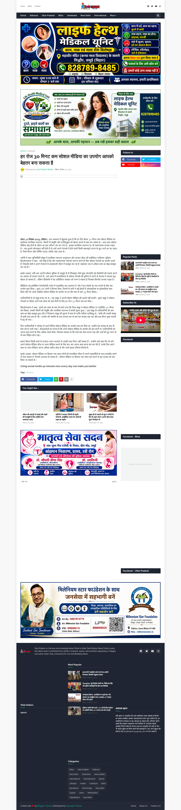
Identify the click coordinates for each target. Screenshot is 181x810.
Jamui (81, 793)
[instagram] (160, 6)
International (75, 779)
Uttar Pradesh (83, 770)
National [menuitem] (34, 15)
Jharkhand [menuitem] (72, 15)
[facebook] (148, 6)
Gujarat (72, 793)
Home (22, 6)
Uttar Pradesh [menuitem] (48, 15)
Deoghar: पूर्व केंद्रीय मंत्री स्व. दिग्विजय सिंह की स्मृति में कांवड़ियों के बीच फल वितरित (147, 276)
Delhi (103, 783)
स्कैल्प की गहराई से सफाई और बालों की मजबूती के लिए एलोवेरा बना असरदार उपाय (35, 417)
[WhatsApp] (56, 379)
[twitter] (152, 6)
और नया (24, 482)
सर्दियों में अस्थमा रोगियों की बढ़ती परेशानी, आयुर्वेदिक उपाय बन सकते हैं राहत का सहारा (68, 417)
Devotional (74, 788)
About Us (143, 806)
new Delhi (87, 797)
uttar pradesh (99, 774)
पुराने (114, 482)
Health (83, 783)
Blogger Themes (44, 806)
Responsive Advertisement (141, 464)
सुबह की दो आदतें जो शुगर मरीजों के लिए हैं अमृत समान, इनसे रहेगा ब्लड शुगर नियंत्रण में (101, 417)
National (95, 770)
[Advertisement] (141, 210)
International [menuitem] (100, 15)
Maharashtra (93, 793)
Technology (87, 788)
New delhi (100, 788)
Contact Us (156, 806)
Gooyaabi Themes (74, 806)
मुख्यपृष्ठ (23, 151)
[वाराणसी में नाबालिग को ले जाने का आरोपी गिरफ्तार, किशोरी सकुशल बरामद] (127, 266)
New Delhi (74, 774)
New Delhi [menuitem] (85, 15)
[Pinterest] (61, 379)
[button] (158, 15)
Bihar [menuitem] (60, 15)
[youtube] (156, 6)
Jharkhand (86, 774)
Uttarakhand (75, 797)
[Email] (66, 379)
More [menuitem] (112, 15)
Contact (37, 6)
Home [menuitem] (23, 15)
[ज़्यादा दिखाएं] (71, 379)
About (30, 6)
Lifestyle (31, 151)
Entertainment (89, 779)
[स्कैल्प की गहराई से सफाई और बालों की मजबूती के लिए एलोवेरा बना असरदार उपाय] (36, 402)
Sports (101, 779)
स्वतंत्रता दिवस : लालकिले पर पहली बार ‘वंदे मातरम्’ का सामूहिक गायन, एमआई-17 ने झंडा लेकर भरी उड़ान (146, 289)
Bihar (72, 770)
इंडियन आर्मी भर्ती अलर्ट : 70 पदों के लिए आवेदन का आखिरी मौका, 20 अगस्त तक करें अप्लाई (98, 709)
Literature (94, 783)
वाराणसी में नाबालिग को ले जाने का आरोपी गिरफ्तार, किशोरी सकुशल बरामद (147, 264)
